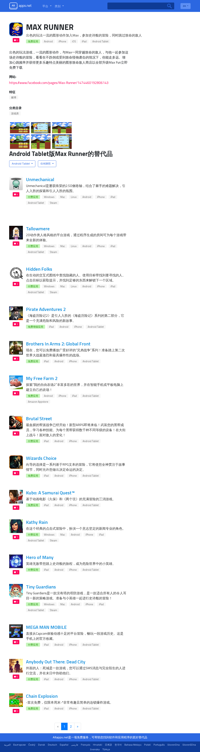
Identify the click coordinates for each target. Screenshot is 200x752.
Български (19, 744)
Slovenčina (173, 744)
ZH (185, 6)
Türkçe (106, 749)
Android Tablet (100, 41)
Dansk (41, 744)
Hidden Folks (39, 268)
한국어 (118, 744)
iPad (84, 41)
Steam (53, 203)
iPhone (62, 41)
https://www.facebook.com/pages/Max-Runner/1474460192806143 (59, 82)
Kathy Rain (37, 522)
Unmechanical (40, 179)
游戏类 (15, 113)
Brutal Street (39, 418)
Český (31, 744)
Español (64, 744)
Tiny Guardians (41, 586)
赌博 (13, 97)
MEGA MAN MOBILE (46, 627)
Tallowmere (38, 228)
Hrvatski (97, 744)
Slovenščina (189, 744)
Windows (49, 197)
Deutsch (52, 744)
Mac (62, 197)
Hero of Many (40, 557)
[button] (47, 6)
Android (48, 41)
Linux (74, 197)
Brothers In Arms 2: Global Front (58, 343)
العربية (7, 744)
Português (159, 744)
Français (85, 744)
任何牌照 (45, 163)
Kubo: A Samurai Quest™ (50, 492)
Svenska (95, 749)
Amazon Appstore (38, 402)
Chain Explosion (42, 695)
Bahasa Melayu (132, 744)
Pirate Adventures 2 (46, 309)
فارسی (74, 744)
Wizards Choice (41, 458)
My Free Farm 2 (41, 378)
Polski (147, 744)
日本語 (108, 744)
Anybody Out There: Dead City (55, 661)
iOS (74, 41)
